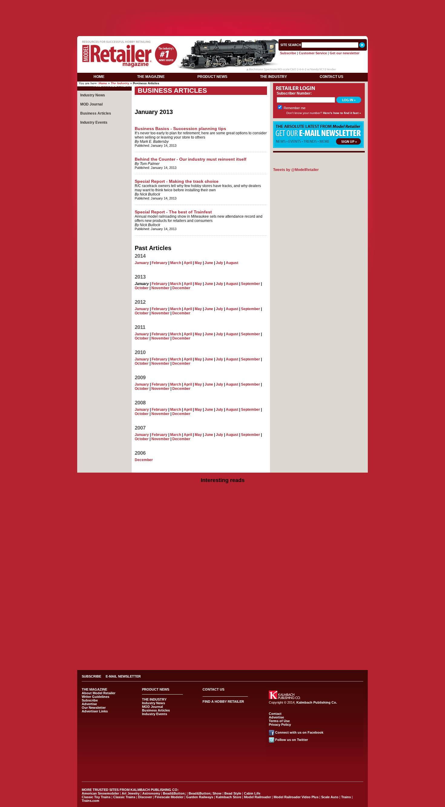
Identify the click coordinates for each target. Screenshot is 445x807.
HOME (99, 77)
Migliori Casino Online (222, 507)
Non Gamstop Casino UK (222, 528)
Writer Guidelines (95, 696)
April (188, 263)
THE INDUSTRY (273, 77)
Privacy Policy (280, 724)
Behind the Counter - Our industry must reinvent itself (190, 159)
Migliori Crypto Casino (222, 634)
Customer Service (313, 53)
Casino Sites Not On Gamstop (222, 524)
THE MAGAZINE (151, 77)
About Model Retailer (98, 693)
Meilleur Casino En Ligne (222, 566)
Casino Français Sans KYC (222, 656)
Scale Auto (329, 797)
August (232, 263)
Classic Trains (124, 797)
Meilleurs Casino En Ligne (222, 639)
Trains (346, 797)
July (219, 263)
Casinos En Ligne (223, 575)
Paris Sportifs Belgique (222, 613)
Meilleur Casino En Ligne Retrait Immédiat (222, 571)
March (175, 263)
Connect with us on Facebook (299, 732)
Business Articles (95, 113)
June (209, 263)
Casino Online (223, 651)
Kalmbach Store (228, 797)
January (142, 263)
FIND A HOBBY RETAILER (116, 85)
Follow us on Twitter (291, 740)
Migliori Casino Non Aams (222, 600)
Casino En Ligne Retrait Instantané (215, 4)
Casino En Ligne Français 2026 (222, 643)
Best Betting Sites (222, 537)
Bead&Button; (174, 793)
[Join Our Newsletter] (318, 147)
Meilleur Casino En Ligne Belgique (222, 617)
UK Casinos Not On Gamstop (223, 549)
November (160, 288)
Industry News (92, 95)
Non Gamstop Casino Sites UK (222, 533)
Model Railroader (257, 797)
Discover (145, 797)
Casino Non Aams (222, 592)
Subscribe (288, 53)
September (250, 284)
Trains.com (90, 800)
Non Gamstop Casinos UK (222, 494)
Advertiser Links (95, 711)
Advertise (89, 704)
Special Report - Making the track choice (177, 181)
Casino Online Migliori (222, 605)
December (181, 288)
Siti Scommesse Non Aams (274, 4)
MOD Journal (91, 104)
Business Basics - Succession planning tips (180, 128)
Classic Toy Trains (96, 797)
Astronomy (151, 793)
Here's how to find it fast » (342, 113)
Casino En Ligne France (222, 630)
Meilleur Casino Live (162, 4)
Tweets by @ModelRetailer (296, 170)
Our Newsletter (94, 707)
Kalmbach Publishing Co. (316, 702)
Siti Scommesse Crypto (222, 622)
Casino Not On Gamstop (118, 4)
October (142, 288)
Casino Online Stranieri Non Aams (222, 520)
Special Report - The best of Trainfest (173, 211)
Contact (275, 713)
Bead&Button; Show (205, 793)
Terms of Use (279, 721)
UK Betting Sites (222, 562)
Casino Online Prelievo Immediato (222, 499)
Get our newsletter (344, 53)
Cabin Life (252, 793)
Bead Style (232, 793)
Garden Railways (199, 797)
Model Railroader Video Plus (296, 797)
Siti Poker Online (222, 660)
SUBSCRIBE (91, 676)
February (159, 263)
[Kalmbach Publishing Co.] (284, 698)
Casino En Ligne (222, 647)
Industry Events (93, 122)
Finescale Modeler (169, 797)
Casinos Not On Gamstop (326, 4)
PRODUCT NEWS (212, 77)
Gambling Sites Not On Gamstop (222, 596)
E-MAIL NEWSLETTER (123, 676)
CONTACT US (331, 77)
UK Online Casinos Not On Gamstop (222, 511)
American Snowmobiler (100, 793)
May (198, 263)
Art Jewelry (131, 793)
